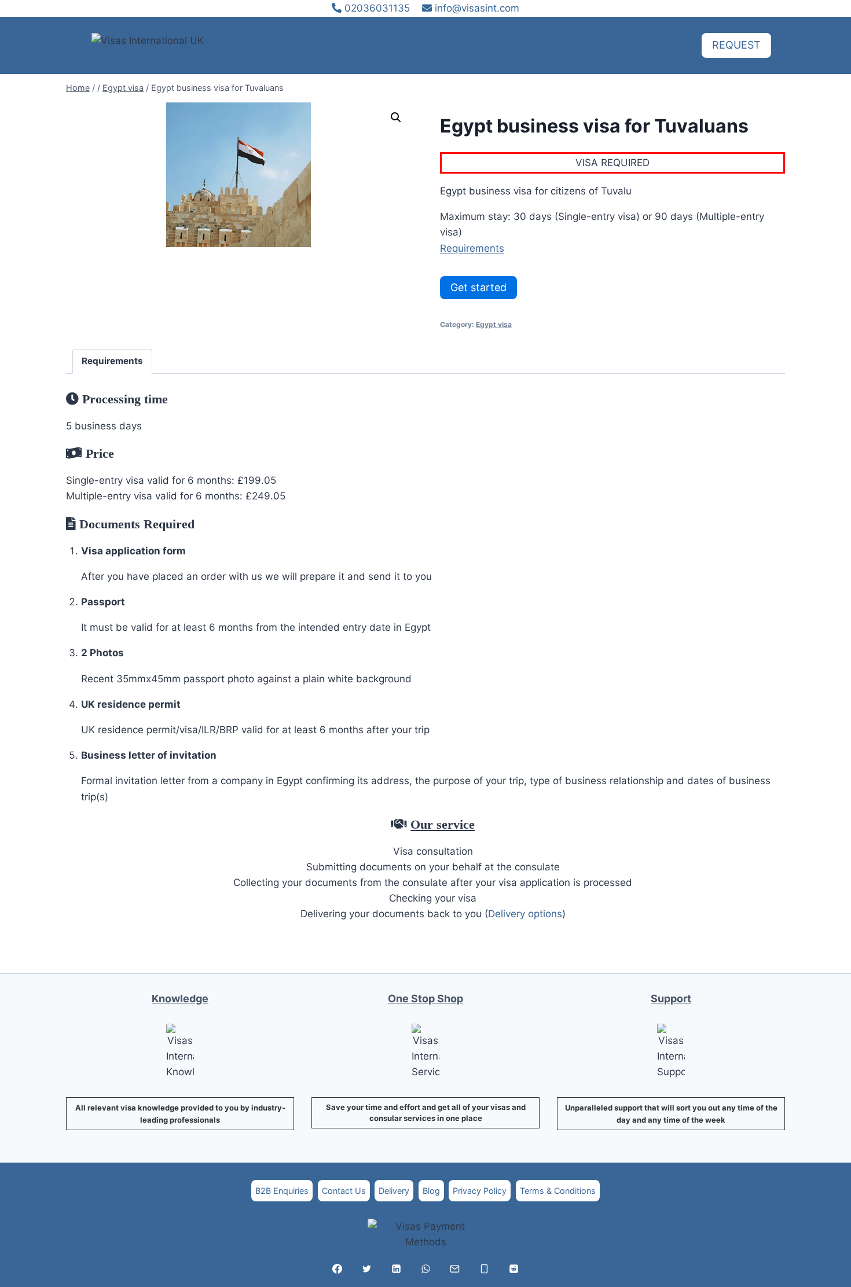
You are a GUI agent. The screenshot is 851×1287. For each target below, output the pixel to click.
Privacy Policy (480, 1191)
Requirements (472, 248)
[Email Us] (455, 1268)
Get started (478, 287)
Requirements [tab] (112, 360)
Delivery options (525, 914)
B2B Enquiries (282, 1191)
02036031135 (376, 8)
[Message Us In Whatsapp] (425, 1268)
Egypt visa (494, 324)
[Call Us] (484, 1268)
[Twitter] (366, 1268)
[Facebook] (337, 1268)
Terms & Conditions (558, 1191)
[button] (396, 117)
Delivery (394, 1191)
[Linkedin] (396, 1268)
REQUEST (736, 45)
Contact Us (344, 1191)
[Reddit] (513, 1268)
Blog (431, 1191)
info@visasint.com (477, 8)
